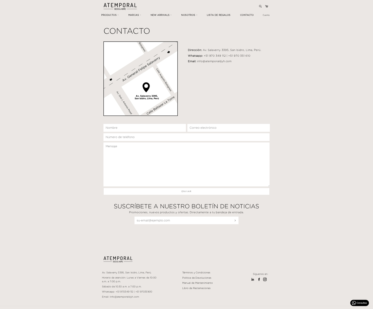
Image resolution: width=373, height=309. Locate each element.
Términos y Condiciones (196, 272)
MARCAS (134, 15)
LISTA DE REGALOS (219, 15)
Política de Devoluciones (196, 277)
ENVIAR (187, 191)
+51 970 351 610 (239, 55)
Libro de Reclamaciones (196, 288)
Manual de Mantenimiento (197, 283)
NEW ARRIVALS (160, 15)
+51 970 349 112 (215, 55)
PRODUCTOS (109, 15)
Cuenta (266, 15)
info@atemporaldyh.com (214, 61)
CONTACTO (247, 15)
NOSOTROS (188, 15)
